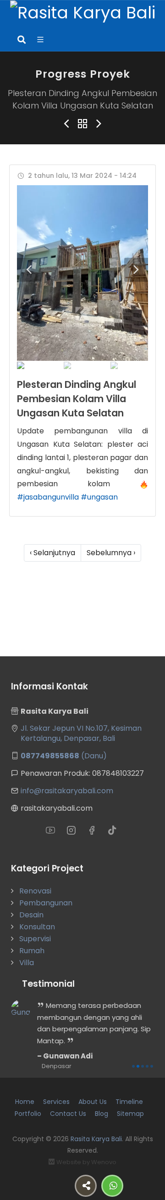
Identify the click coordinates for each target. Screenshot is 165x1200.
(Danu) (64, 756)
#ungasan (99, 497)
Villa (26, 962)
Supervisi (35, 938)
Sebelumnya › (111, 552)
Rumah (31, 950)
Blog (101, 1113)
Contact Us (68, 1113)
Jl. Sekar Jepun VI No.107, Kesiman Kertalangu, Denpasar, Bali (81, 733)
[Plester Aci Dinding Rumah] (82, 272)
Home (24, 1101)
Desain (31, 915)
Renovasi (35, 891)
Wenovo (103, 1162)
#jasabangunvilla (48, 497)
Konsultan (37, 926)
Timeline (129, 1101)
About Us (92, 1101)
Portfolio (28, 1113)
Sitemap (130, 1113)
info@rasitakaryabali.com (67, 790)
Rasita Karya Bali (96, 1138)
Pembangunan (45, 903)
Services (56, 1101)
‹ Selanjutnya (52, 552)
